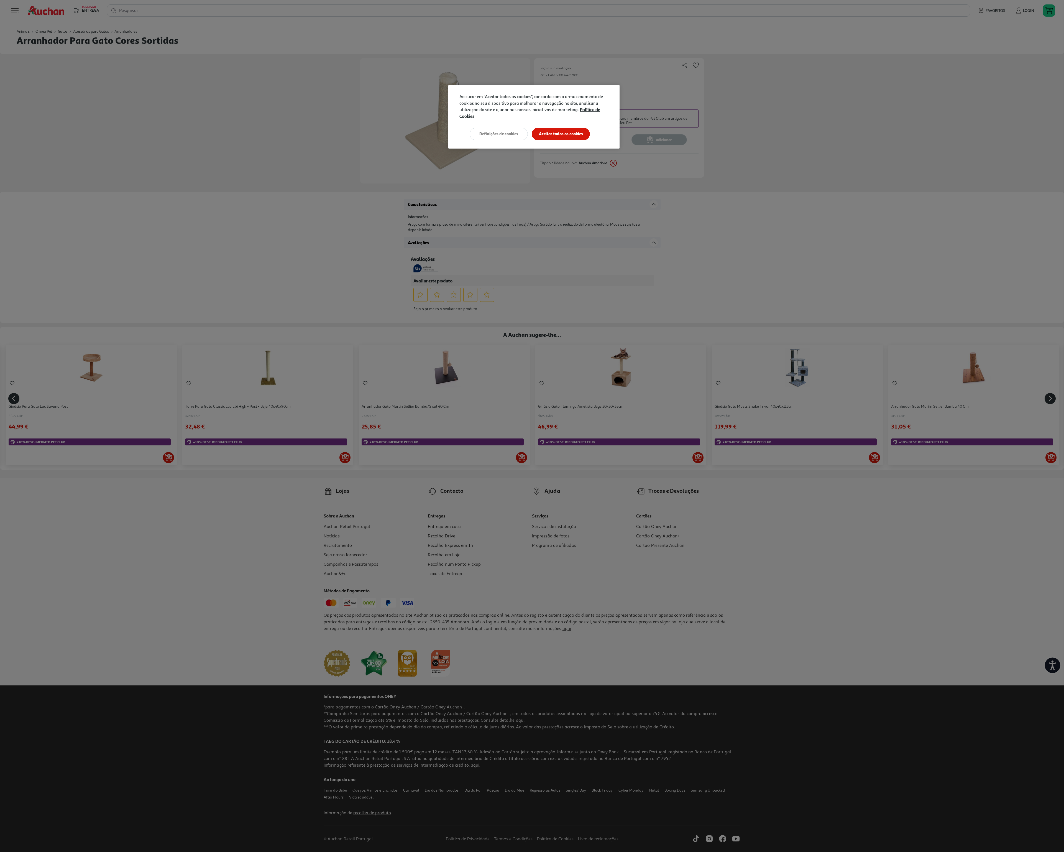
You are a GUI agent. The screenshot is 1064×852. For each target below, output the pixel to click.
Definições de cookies (498, 133)
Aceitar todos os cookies (561, 133)
